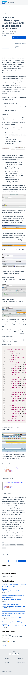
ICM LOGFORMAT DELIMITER (9, 576)
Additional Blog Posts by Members (10, 6)
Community (11, 2)
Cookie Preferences (7, 671)
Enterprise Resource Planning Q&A (12, 599)
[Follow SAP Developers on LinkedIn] (18, 653)
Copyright (7, 662)
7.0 (3, 544)
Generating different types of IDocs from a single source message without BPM (13, 23)
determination (20, 544)
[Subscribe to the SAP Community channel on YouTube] (15, 653)
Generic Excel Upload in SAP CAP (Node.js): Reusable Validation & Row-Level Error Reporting (14, 587)
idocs (4, 548)
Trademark (7, 667)
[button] (8, 49)
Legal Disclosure (21, 662)
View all (4, 645)
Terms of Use (21, 658)
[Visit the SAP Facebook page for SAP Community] (9, 653)
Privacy (7, 658)
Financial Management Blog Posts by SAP (14, 625)
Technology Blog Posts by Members (13, 590)
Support (21, 667)
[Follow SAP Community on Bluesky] (12, 653)
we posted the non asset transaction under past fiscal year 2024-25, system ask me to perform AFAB (13, 613)
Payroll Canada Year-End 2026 (10, 604)
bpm (7, 544)
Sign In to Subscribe (18, 37)
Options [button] (12, 41)
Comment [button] (22, 561)
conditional (12, 544)
